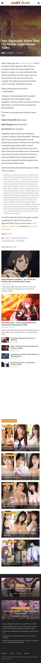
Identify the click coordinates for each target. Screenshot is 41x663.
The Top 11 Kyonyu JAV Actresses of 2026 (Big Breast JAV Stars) (20, 505)
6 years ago (19, 53)
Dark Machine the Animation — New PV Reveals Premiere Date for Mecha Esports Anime (18, 280)
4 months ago (15, 358)
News (4, 275)
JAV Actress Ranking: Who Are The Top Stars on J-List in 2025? (20, 447)
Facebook (4, 653)
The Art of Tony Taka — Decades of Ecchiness (20, 589)
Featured (20, 585)
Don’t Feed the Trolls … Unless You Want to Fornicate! (20, 612)
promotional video (8, 241)
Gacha (8, 238)
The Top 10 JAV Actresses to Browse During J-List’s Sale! (19, 534)
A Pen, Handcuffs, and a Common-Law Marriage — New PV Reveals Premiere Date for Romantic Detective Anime (20, 627)
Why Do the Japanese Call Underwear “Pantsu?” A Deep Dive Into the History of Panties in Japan (21, 641)
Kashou (16, 593)
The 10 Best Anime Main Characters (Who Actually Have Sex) (18, 563)
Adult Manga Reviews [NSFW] (20, 608)
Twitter (12, 653)
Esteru (10, 234)
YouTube (26, 653)
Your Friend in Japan (9, 426)
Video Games (20, 241)
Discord (19, 653)
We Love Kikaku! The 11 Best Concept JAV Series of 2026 (19, 624)
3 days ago (10, 284)
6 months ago (15, 366)
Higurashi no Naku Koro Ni (20, 238)
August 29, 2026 (24, 593)
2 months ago (15, 342)
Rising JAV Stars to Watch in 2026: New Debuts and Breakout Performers (20, 476)
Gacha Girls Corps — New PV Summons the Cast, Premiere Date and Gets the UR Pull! (18, 324)
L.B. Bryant (10, 53)
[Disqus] (20, 395)
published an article (26, 63)
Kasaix (4, 284)
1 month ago (11, 327)
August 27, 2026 (24, 616)
